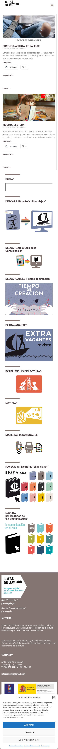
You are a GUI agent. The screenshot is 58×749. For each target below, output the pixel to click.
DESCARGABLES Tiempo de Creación (27, 278)
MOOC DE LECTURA (13, 124)
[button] (54, 697)
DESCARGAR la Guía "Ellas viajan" (25, 201)
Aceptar (29, 725)
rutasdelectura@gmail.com (13, 674)
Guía (9, 600)
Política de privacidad (32, 746)
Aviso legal (45, 746)
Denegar (29, 732)
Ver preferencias (29, 740)
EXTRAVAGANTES (16, 325)
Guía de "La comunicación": (13, 608)
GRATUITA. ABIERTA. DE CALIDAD (21, 46)
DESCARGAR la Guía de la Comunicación (20, 249)
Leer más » (7, 88)
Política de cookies (16, 746)
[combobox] (29, 187)
